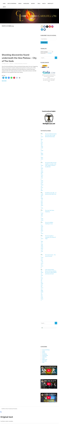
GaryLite (11, 63)
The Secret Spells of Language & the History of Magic (50, 237)
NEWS (43, 358)
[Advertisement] (49, 99)
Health (44, 3)
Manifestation (45, 355)
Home (4, 3)
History (33, 3)
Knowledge (26, 3)
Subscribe (44, 42)
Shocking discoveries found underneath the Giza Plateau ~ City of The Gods (19, 58)
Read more (4, 80)
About (4, 6)
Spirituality (50, 3)
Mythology (25, 63)
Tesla (39, 3)
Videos (19, 3)
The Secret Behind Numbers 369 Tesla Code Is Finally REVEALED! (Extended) (51, 135)
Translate (50, 53)
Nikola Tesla (44, 359)
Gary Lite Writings (11, 3)
